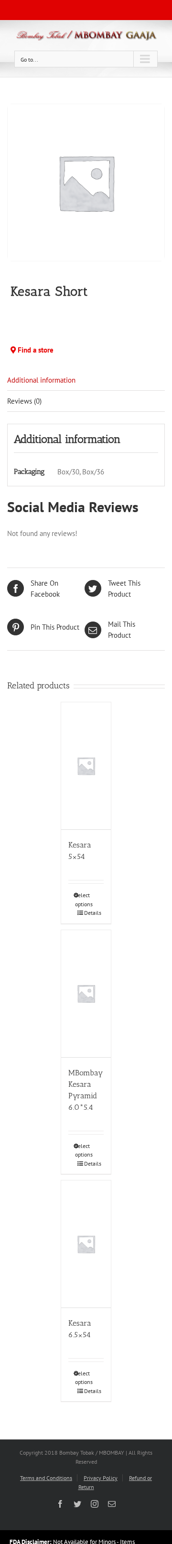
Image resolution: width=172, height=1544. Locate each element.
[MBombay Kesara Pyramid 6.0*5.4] (86, 994)
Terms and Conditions (46, 1477)
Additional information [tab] (41, 380)
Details (89, 912)
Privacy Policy (101, 1477)
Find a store (35, 349)
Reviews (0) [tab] (24, 401)
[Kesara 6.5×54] (86, 1244)
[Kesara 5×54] (86, 766)
